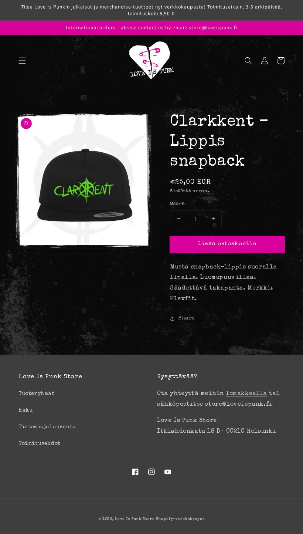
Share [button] (186, 318)
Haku (25, 410)
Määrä (177, 204)
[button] (22, 61)
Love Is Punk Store (134, 519)
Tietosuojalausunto (47, 427)
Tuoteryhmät (36, 393)
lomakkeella (246, 394)
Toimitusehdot (39, 443)
